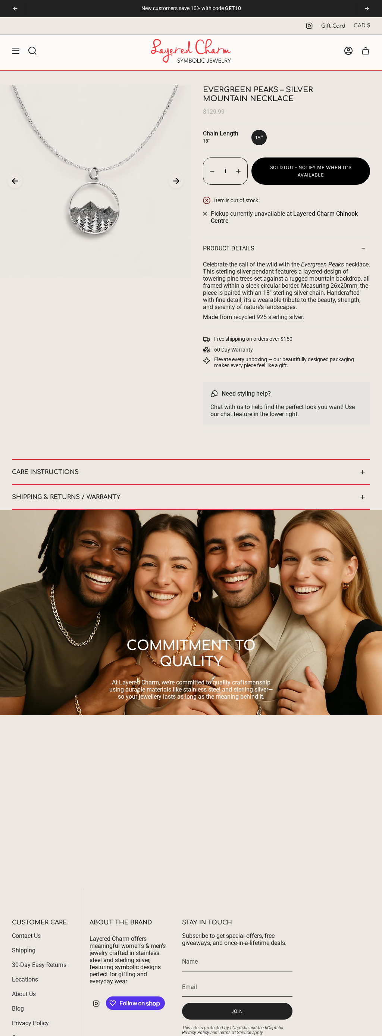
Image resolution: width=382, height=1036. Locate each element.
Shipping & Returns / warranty (66, 497)
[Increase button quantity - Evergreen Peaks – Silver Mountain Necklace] (239, 171)
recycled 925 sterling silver (268, 317)
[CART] (365, 51)
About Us (24, 994)
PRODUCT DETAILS (228, 248)
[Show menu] (15, 51)
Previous (14, 181)
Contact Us (26, 935)
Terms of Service (235, 1032)
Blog (18, 1008)
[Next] (366, 8)
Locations (25, 979)
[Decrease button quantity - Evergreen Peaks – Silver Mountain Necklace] (212, 171)
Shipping (23, 950)
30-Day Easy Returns (39, 964)
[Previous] (15, 8)
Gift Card (333, 26)
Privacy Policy (30, 1023)
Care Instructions (45, 472)
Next (176, 181)
